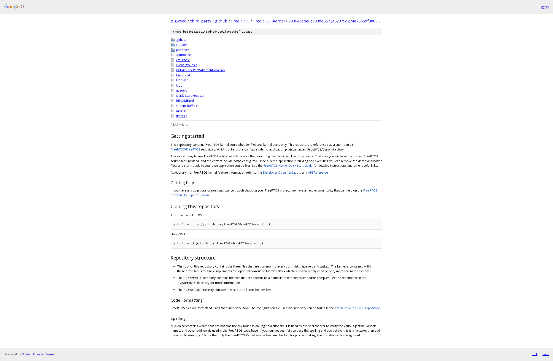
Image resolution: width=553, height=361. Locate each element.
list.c (179, 85)
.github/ (181, 40)
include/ (181, 45)
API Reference (318, 172)
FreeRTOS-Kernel (269, 21)
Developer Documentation (281, 172)
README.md (185, 100)
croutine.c (183, 60)
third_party (200, 21)
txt (534, 354)
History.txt (183, 75)
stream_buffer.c (187, 106)
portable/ (182, 50)
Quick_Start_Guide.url (190, 95)
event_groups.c (186, 65)
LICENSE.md (184, 80)
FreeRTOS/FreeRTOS (185, 149)
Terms (49, 354)
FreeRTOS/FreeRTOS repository (357, 308)
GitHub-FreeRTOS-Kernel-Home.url (200, 70)
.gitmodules (184, 55)
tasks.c (181, 111)
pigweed (178, 21)
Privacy (38, 354)
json (545, 354)
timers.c (181, 116)
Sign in (544, 7)
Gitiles (26, 354)
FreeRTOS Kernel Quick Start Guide (288, 165)
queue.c (181, 90)
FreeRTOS (240, 21)
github (221, 21)
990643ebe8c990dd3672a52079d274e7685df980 (331, 21)
